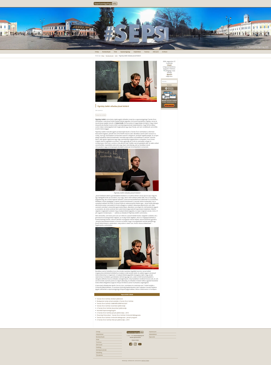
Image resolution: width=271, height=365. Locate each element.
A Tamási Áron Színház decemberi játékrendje (112, 308)
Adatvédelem (153, 334)
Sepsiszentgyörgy (125, 52)
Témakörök (99, 355)
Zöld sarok (156, 52)
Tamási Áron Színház (101, 115)
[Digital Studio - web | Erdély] (169, 97)
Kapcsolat (152, 337)
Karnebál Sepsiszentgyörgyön (106, 310)
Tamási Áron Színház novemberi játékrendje (111, 306)
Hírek (115, 52)
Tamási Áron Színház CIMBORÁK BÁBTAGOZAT (112, 303)
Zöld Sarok (99, 345)
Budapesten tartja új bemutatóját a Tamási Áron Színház (115, 301)
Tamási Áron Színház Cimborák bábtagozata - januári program (117, 317)
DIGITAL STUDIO (145, 360)
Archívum (164, 52)
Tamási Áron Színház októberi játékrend (110, 299)
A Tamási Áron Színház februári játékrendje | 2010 (113, 320)
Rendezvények (106, 52)
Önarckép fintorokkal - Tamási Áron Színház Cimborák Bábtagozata (119, 315)
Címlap (97, 52)
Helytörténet (137, 52)
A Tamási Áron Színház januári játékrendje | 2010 (113, 313)
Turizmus (146, 52)
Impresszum (152, 331)
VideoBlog (99, 352)
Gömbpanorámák (101, 350)
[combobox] (169, 81)
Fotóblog (98, 347)
